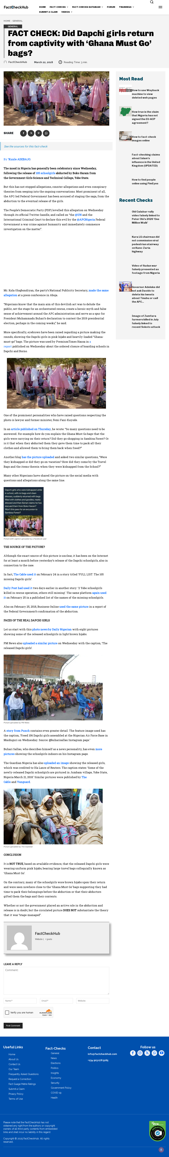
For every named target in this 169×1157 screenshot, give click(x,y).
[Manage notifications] (161, 1149)
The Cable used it (25, 574)
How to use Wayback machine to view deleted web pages (145, 94)
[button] (151, 2)
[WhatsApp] (46, 133)
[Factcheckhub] (16, 7)
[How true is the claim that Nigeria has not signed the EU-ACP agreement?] (125, 111)
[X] (31, 133)
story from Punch (18, 730)
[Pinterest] (38, 133)
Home (7, 21)
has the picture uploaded (38, 457)
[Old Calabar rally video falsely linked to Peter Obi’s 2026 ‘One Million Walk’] (125, 211)
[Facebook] (23, 133)
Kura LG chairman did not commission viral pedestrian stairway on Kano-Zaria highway (145, 244)
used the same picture (73, 606)
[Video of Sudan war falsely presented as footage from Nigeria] (125, 265)
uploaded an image (56, 763)
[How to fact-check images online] (125, 136)
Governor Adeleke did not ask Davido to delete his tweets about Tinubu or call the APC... (146, 294)
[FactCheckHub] (6, 62)
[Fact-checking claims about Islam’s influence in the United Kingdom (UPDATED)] (125, 154)
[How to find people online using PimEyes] (125, 179)
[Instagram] (140, 1053)
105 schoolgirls (45, 173)
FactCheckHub (17, 62)
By (17, 159)
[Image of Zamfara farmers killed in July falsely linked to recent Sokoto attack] (125, 315)
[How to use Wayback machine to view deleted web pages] (125, 90)
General (17, 21)
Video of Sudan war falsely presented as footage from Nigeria (146, 269)
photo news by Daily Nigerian (52, 629)
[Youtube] (161, 1053)
